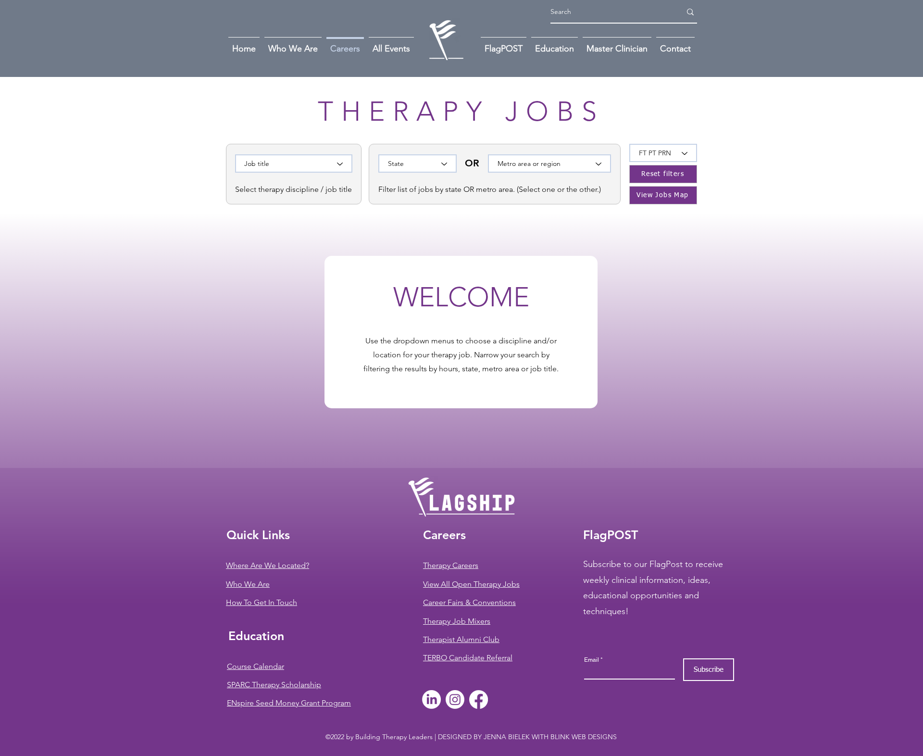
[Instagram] (455, 699)
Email (591, 660)
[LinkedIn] (431, 699)
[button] (675, 44)
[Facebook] (478, 699)
